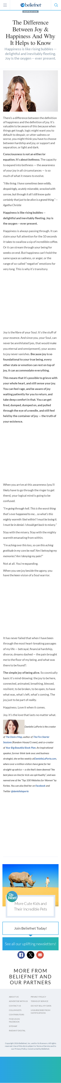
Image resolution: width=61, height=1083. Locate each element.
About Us (14, 997)
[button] (56, 5)
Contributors (16, 1014)
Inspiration (30, 12)
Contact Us (15, 1006)
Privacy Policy (38, 997)
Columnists (15, 1010)
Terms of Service (39, 1001)
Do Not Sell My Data (41, 1006)
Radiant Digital (17, 1030)
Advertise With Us (18, 1001)
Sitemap (13, 1026)
